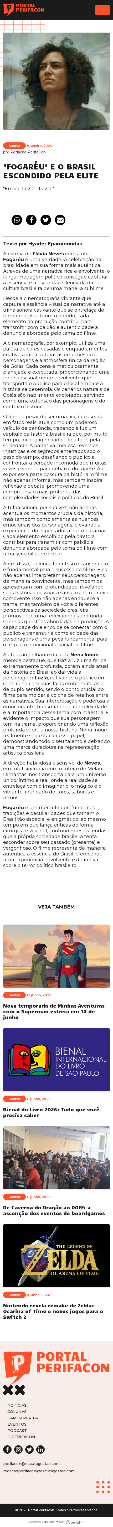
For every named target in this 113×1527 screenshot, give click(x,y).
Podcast (17, 1430)
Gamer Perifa (22, 1418)
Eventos (17, 1424)
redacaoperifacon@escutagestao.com (39, 1471)
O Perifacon (21, 1437)
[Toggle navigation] (102, 10)
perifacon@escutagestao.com (31, 1463)
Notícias (17, 1405)
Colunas (17, 1411)
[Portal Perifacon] (23, 10)
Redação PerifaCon (28, 152)
